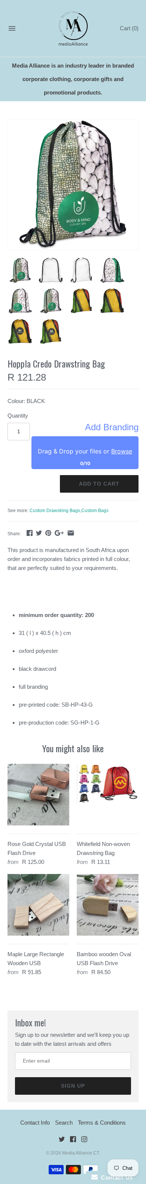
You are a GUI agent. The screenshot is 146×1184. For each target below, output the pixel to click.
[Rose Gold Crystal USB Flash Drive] (38, 794)
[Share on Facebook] (30, 533)
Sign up (73, 1086)
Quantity (17, 415)
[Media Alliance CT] (73, 28)
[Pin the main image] (48, 533)
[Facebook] (73, 1140)
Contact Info (35, 1122)
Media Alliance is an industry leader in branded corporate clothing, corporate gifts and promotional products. (73, 79)
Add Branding (112, 427)
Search (64, 1122)
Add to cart (99, 484)
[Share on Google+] (59, 533)
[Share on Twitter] (39, 533)
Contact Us (115, 1177)
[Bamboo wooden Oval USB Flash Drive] (108, 905)
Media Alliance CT (80, 1153)
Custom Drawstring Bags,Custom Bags (69, 510)
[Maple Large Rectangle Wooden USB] (38, 905)
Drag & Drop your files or (85, 451)
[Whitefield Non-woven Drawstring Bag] (108, 794)
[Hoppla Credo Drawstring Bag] (73, 185)
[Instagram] (84, 1140)
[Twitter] (62, 1140)
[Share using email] (70, 533)
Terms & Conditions (102, 1122)
